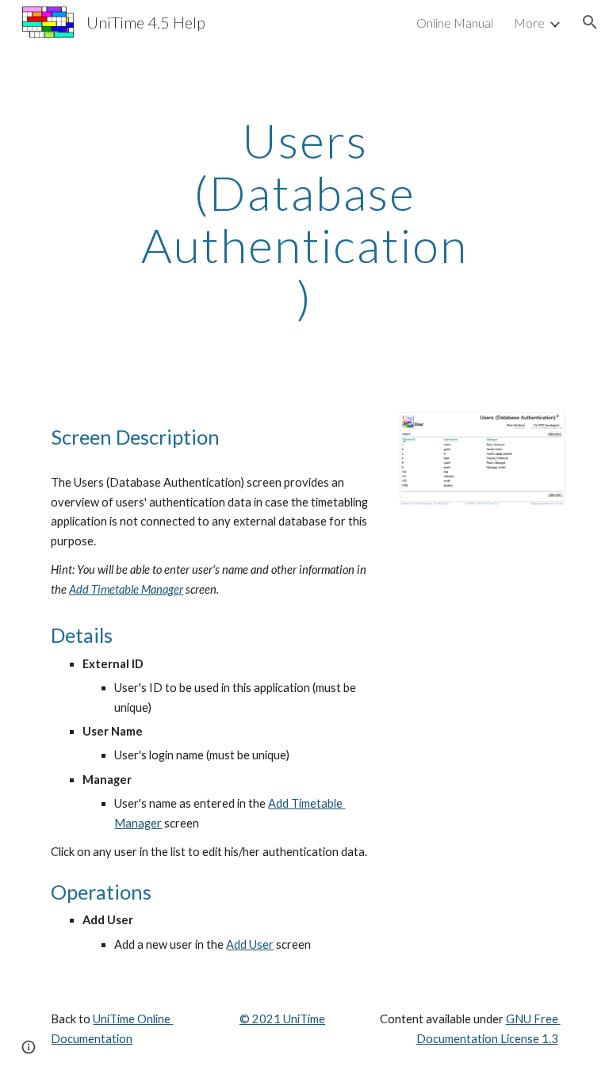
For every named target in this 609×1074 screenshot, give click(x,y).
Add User (250, 944)
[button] (590, 22)
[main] (304, 219)
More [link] (529, 22)
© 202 (256, 1019)
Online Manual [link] (454, 22)
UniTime (303, 1019)
